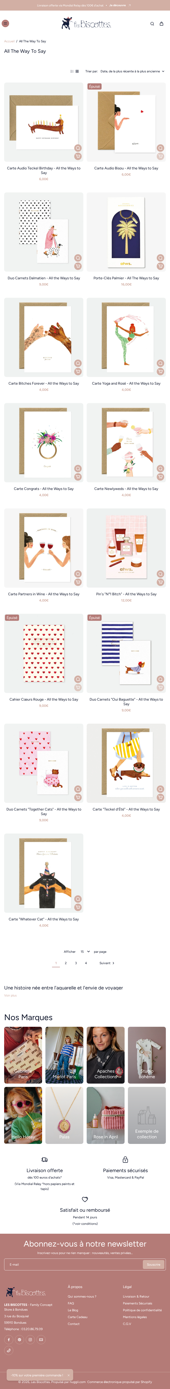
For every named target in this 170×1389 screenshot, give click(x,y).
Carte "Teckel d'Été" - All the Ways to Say (126, 809)
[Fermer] (69, 1375)
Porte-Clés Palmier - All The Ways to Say (126, 278)
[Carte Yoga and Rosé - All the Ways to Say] (126, 337)
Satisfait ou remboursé (85, 1210)
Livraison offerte (45, 1170)
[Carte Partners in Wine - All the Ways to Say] (43, 548)
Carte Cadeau (77, 1317)
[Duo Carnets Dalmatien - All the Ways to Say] (43, 232)
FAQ (71, 1303)
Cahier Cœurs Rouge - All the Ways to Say (44, 699)
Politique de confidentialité (142, 1310)
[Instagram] (30, 1339)
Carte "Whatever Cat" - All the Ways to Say (44, 919)
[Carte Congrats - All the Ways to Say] (43, 442)
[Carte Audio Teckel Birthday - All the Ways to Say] (43, 122)
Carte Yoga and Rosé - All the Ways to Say (126, 383)
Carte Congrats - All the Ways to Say (44, 488)
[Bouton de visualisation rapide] (78, 148)
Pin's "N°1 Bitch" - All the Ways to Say (126, 594)
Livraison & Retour (136, 1296)
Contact (74, 1324)
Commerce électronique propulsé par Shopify (119, 1382)
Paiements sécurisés (125, 1170)
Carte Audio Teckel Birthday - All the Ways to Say (43, 170)
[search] (152, 23)
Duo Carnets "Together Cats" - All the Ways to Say (43, 811)
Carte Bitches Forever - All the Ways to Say (43, 383)
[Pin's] (126, 548)
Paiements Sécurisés (137, 1303)
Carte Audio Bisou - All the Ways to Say (126, 168)
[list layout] (72, 71)
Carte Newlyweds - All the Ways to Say (126, 488)
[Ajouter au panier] (78, 156)
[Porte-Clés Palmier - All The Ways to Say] (126, 232)
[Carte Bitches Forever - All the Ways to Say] (43, 337)
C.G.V (127, 1324)
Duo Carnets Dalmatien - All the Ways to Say (44, 278)
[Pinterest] (19, 1339)
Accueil (9, 41)
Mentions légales (135, 1317)
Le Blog (73, 1310)
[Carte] (126, 763)
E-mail (14, 1264)
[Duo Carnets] (43, 763)
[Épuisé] (160, 156)
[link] (147, 1115)
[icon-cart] (161, 23)
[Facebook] (8, 1339)
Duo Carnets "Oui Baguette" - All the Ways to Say (126, 701)
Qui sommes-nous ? (82, 1296)
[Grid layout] (77, 71)
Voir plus (10, 995)
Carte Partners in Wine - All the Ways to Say (43, 594)
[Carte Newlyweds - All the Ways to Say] (126, 442)
